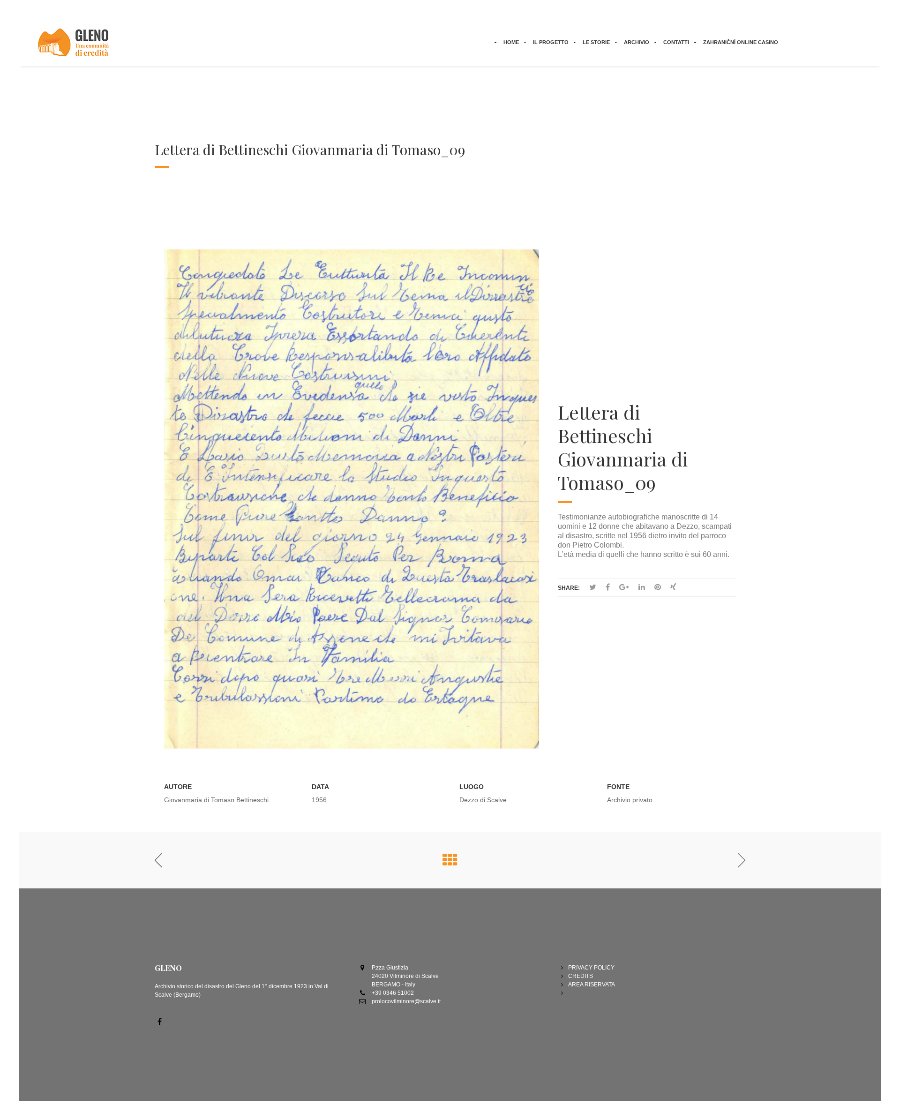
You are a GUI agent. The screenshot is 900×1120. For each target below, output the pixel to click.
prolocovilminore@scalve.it (406, 1001)
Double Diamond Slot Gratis (66, 100)
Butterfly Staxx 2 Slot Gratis (59, 162)
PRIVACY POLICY (591, 967)
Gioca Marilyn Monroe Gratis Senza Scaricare (87, 196)
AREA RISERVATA (591, 984)
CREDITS (580, 976)
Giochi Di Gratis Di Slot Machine (66, 179)
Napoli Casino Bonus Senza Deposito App (87, 74)
